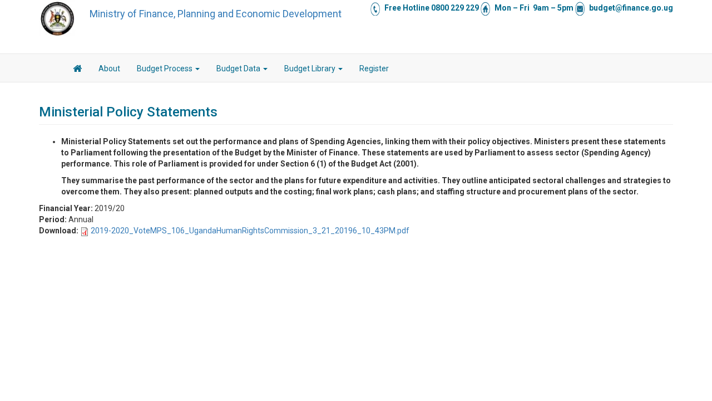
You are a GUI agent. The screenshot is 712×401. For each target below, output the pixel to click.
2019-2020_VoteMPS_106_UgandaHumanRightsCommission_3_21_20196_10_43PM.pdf (250, 230)
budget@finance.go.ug (631, 7)
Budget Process (165, 68)
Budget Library (310, 68)
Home (77, 70)
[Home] (57, 18)
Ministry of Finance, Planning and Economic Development (216, 13)
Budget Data (239, 68)
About (109, 68)
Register (374, 68)
